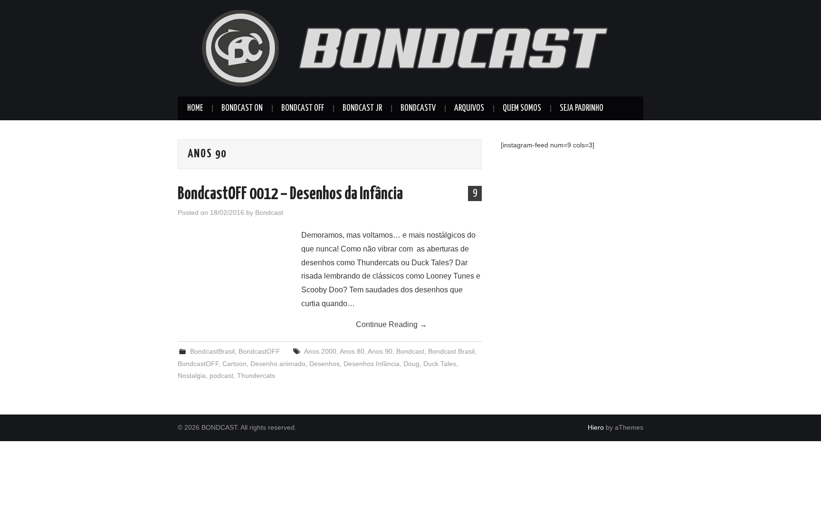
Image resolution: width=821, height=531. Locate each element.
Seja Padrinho (581, 108)
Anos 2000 (320, 351)
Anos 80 (352, 351)
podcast (221, 375)
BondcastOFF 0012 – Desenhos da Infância (290, 194)
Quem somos (522, 108)
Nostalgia (192, 375)
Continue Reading (391, 324)
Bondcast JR (362, 108)
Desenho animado (277, 363)
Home (195, 108)
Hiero (596, 427)
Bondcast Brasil (451, 351)
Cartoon (234, 363)
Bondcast (269, 212)
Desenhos (324, 363)
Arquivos (469, 108)
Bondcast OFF (302, 108)
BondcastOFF (259, 351)
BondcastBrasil (212, 351)
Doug (411, 363)
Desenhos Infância (372, 363)
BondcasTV (418, 108)
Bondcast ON (242, 108)
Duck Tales (439, 363)
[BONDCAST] (410, 48)
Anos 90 (380, 351)
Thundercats (256, 375)
